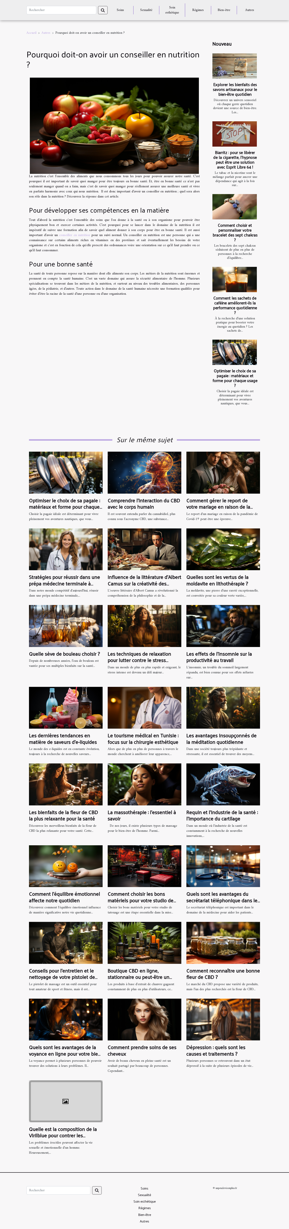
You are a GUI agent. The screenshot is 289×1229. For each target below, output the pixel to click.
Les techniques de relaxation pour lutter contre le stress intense (139, 660)
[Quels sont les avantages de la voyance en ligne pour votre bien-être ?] (66, 1019)
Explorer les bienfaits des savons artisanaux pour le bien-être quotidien (235, 89)
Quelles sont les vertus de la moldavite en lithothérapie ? (217, 580)
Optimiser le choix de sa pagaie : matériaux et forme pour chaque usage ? (235, 378)
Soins (120, 10)
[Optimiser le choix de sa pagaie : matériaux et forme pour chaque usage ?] (234, 352)
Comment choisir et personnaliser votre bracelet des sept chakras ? (235, 232)
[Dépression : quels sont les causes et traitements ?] (223, 1019)
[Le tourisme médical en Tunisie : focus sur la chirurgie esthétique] (144, 708)
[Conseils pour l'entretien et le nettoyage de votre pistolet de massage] (66, 943)
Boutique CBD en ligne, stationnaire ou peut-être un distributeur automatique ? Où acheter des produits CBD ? (140, 980)
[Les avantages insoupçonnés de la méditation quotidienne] (223, 708)
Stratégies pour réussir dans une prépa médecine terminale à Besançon (64, 583)
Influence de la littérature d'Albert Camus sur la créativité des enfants (144, 583)
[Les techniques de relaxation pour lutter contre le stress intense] (144, 626)
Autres (249, 10)
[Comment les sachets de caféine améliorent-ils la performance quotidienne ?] (234, 279)
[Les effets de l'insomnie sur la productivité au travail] (223, 626)
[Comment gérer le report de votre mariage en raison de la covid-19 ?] (223, 472)
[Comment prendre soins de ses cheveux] (144, 1019)
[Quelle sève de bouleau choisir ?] (66, 626)
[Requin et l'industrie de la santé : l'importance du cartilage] (223, 784)
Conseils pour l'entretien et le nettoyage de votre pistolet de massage (62, 977)
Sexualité (146, 10)
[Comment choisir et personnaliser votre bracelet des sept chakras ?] (234, 206)
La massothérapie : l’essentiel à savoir (142, 815)
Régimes (198, 10)
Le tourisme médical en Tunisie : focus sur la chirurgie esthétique (143, 738)
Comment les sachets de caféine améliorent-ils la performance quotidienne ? (235, 305)
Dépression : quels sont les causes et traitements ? (215, 1050)
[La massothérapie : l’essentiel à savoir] (144, 784)
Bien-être (224, 10)
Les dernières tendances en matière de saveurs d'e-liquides (63, 738)
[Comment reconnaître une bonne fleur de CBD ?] (223, 943)
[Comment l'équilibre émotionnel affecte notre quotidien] (66, 866)
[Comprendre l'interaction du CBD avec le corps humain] (144, 472)
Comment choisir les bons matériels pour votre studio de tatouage (140, 900)
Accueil (31, 33)
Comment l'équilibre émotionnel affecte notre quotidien (64, 897)
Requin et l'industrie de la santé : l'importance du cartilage (222, 815)
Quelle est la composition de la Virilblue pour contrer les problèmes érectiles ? (63, 1135)
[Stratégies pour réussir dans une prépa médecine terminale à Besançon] (66, 549)
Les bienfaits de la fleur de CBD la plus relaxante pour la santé (63, 815)
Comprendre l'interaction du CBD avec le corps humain (144, 503)
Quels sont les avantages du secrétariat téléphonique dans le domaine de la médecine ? (221, 900)
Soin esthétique (172, 10)
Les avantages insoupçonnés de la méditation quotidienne (221, 738)
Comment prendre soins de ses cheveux (142, 1050)
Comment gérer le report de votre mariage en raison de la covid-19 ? (218, 507)
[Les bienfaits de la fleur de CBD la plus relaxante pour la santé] (66, 784)
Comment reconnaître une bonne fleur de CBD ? (223, 973)
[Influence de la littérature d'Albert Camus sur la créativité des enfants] (144, 549)
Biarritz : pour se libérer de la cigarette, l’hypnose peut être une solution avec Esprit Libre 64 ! (235, 159)
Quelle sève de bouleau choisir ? (64, 653)
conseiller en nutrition (74, 235)
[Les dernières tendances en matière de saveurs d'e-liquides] (66, 708)
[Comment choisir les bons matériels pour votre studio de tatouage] (144, 866)
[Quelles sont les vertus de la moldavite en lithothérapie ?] (223, 549)
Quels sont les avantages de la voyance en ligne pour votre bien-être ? (65, 1053)
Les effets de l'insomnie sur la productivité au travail (219, 656)
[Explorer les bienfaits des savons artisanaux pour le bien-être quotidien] (234, 66)
